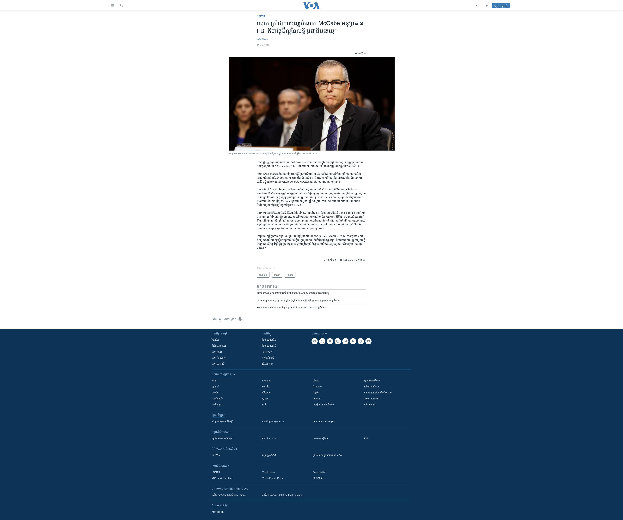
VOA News (262, 39)
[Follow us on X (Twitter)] (322, 341)
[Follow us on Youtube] (330, 341)
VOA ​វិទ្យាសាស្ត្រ (219, 357)
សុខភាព (265, 398)
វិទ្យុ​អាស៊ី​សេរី (318, 478)
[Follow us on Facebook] (315, 341)
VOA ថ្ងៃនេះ (217, 352)
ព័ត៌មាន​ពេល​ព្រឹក (269, 340)
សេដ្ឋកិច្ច (265, 386)
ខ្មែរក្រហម (317, 398)
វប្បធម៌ (316, 392)
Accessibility (319, 472)
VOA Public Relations (222, 478)
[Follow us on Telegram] (345, 341)
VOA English (268, 472)
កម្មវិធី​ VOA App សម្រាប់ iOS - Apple (229, 495)
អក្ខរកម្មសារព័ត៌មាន (371, 380)
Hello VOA (267, 352)
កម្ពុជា (214, 380)
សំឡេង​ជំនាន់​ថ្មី (268, 357)
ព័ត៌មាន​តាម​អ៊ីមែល (321, 438)
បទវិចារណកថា (369, 404)
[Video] (487, 5)
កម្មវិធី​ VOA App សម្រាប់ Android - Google (282, 495)
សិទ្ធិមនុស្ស (266, 392)
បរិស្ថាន (316, 380)
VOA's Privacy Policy (272, 478)
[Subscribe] (368, 341)
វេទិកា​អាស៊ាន (267, 363)
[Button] (360, 54)
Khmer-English (371, 398)
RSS (365, 438)
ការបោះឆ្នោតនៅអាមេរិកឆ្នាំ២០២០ (377, 392)
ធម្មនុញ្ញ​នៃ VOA (269, 455)
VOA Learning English (324, 421)
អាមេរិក (215, 392)
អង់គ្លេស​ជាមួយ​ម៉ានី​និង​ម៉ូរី (222, 421)
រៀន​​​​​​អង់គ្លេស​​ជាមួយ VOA (273, 421)
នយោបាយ (266, 380)
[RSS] (353, 341)
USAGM (216, 472)
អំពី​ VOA (216, 455)
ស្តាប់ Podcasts (269, 438)
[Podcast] (361, 341)
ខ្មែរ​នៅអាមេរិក (217, 398)
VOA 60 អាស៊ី (218, 363)
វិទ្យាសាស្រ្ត (317, 386)
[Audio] (477, 5)
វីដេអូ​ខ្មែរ (215, 340)
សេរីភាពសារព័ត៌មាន (371, 386)
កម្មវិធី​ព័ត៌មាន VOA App (222, 438)
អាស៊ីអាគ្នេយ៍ (217, 404)
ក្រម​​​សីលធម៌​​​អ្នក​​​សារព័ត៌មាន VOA (327, 455)
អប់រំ (264, 404)
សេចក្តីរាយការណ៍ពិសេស (323, 404)
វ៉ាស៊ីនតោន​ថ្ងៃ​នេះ (219, 346)
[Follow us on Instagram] (338, 341)
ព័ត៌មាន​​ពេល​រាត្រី (269, 346)
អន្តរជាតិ (261, 16)
